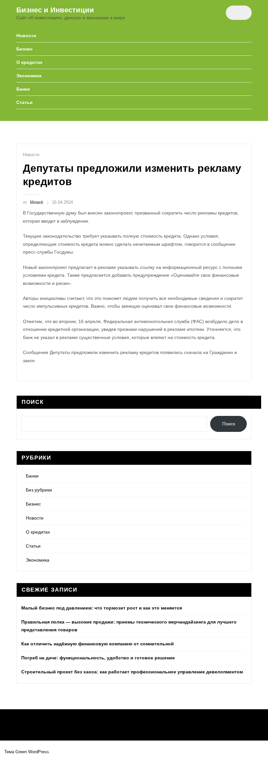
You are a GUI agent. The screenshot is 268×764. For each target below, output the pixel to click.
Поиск (32, 402)
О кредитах (29, 62)
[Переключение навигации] (239, 13)
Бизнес (24, 48)
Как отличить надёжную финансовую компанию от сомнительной (97, 643)
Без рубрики (39, 489)
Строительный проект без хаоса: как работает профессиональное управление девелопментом (132, 671)
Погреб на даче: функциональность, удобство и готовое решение (98, 657)
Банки (23, 89)
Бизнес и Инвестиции (55, 10)
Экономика (29, 75)
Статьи (24, 102)
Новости (26, 35)
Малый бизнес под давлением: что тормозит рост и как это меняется (101, 607)
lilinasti (33, 202)
